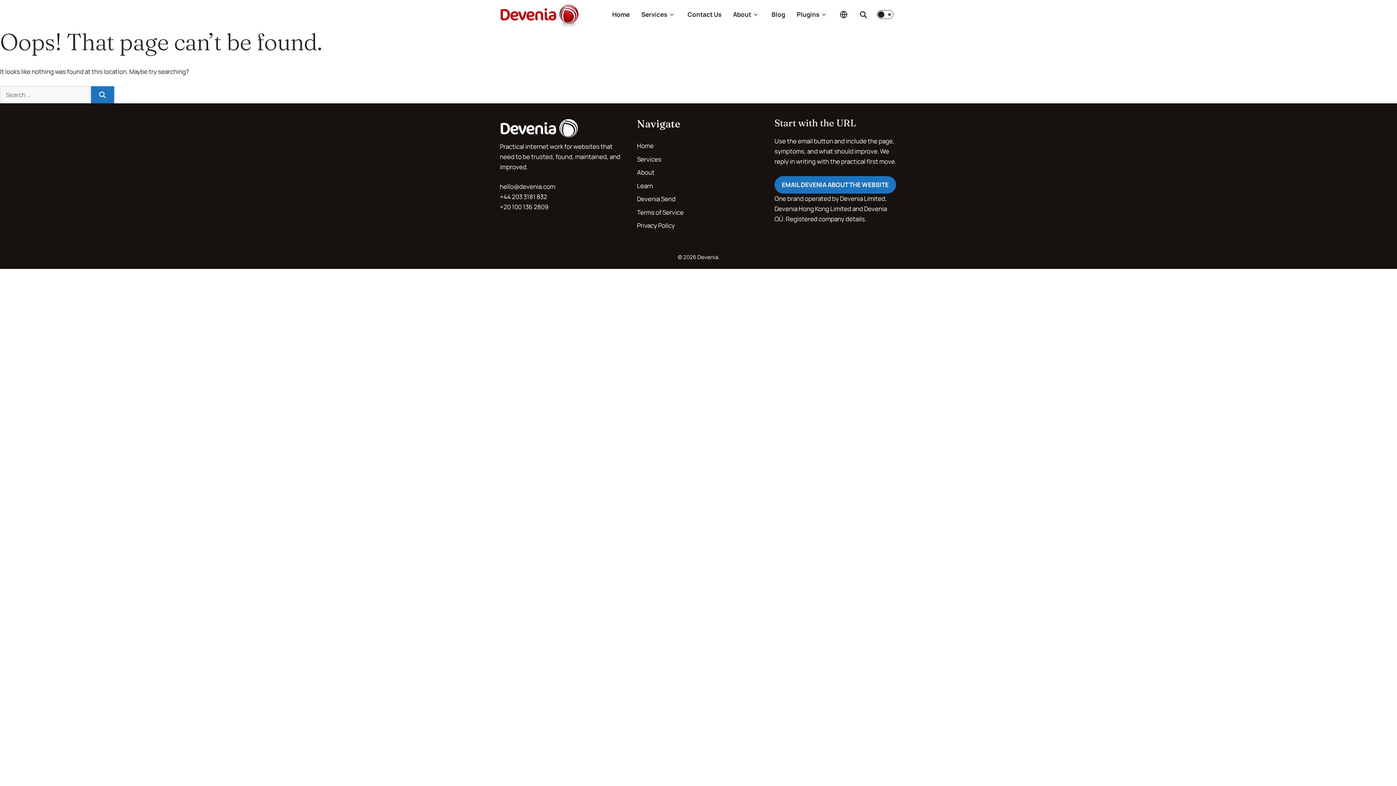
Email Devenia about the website (835, 184)
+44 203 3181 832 (523, 196)
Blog (778, 14)
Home (621, 14)
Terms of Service (660, 212)
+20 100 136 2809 (524, 207)
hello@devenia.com (527, 186)
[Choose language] (843, 14)
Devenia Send (656, 199)
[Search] (863, 14)
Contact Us (704, 14)
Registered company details (825, 219)
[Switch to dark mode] (885, 14)
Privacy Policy (656, 225)
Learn (645, 186)
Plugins (808, 14)
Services (654, 14)
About (742, 14)
